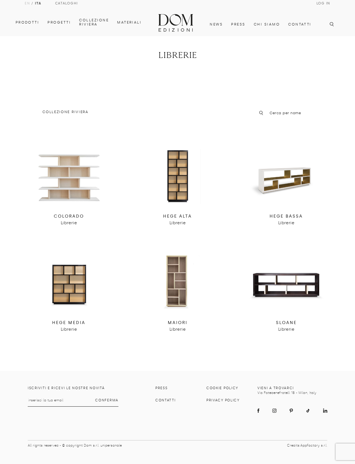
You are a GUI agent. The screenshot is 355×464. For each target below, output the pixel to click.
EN (27, 3)
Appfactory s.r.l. (313, 445)
